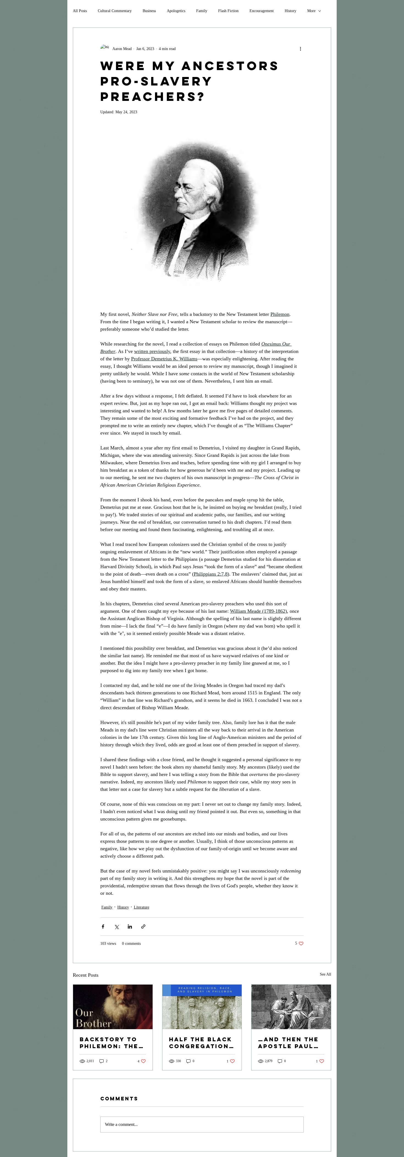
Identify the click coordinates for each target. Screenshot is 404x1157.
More (311, 11)
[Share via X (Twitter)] (116, 926)
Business (149, 11)
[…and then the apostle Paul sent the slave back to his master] (291, 1007)
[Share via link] (143, 926)
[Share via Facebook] (103, 926)
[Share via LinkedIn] (129, 926)
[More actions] (300, 48)
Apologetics (176, 11)
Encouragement (262, 11)
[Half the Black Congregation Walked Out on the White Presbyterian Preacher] (202, 1007)
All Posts (80, 11)
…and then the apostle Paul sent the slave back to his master (289, 1043)
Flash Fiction (228, 11)
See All (325, 974)
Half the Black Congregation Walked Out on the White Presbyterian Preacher (200, 1043)
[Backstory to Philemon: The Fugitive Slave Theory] (113, 1007)
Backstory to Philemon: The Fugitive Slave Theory (110, 1043)
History (290, 11)
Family (201, 11)
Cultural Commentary (115, 11)
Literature (141, 907)
